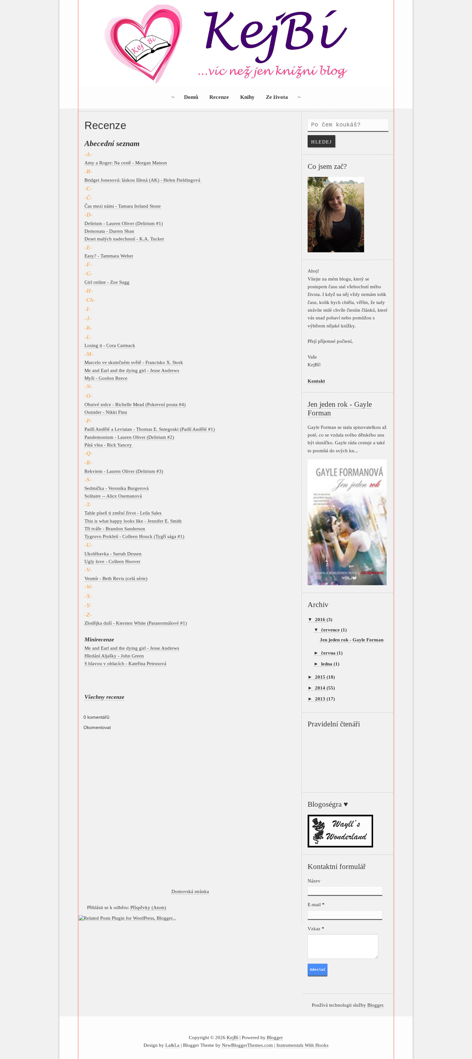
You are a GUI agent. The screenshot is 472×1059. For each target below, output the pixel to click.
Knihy (247, 97)
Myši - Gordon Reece (105, 378)
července (331, 629)
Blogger (375, 1005)
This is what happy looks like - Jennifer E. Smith (133, 521)
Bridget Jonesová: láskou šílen (114, 180)
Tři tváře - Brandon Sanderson (114, 528)
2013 (321, 698)
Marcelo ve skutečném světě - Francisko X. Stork (133, 362)
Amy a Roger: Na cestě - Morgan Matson (125, 162)
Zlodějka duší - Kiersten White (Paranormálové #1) (135, 623)
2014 (321, 687)
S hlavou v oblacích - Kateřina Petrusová (125, 663)
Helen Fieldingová (182, 180)
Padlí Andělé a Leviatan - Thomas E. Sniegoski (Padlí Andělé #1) (149, 429)
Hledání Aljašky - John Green (114, 655)
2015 (321, 677)
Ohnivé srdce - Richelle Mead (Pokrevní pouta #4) (135, 404)
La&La (172, 1045)
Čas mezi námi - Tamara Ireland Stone (122, 206)
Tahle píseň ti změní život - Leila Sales (123, 513)
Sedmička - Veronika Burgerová (116, 488)
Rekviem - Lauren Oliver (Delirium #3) (123, 471)
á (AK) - (154, 180)
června (329, 652)
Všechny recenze (104, 697)
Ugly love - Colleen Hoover (112, 561)
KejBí (232, 1037)
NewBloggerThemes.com (247, 1045)
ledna (327, 663)
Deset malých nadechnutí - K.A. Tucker (124, 238)
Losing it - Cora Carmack (109, 345)
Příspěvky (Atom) (148, 907)
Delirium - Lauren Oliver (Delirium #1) (123, 223)
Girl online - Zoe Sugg (106, 282)
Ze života (277, 97)
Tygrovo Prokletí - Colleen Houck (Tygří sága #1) (134, 536)
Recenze (219, 97)
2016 (321, 619)
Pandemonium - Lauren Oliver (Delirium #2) (129, 437)
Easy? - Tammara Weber (108, 255)
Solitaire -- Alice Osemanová (113, 496)
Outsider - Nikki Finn (105, 412)
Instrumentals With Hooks (302, 1045)
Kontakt (316, 381)
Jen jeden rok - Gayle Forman (351, 639)
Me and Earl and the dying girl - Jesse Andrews (131, 370)
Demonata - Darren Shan (109, 231)
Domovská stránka (190, 891)
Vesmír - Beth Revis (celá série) (115, 578)
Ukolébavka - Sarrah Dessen (113, 553)
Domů (191, 97)
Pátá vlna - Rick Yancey (108, 444)
